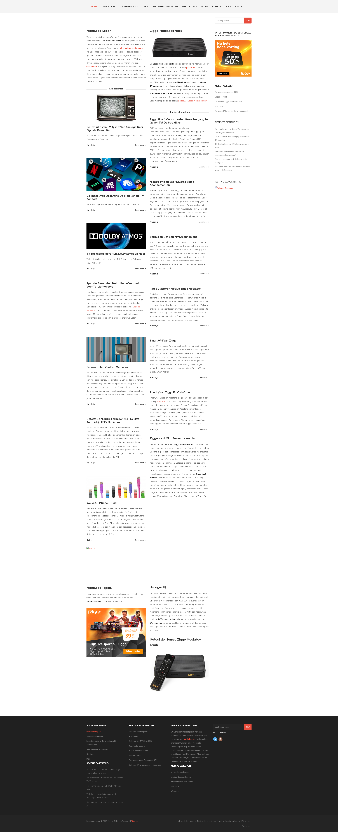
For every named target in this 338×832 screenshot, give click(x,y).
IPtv (203, 7)
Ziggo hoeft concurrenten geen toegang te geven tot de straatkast (179, 121)
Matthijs (90, 145)
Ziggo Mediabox (128, 7)
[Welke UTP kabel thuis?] (116, 487)
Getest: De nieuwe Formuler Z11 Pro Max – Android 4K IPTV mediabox (113, 420)
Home (94, 7)
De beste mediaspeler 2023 (226, 92)
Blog (228, 7)
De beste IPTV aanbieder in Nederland (231, 111)
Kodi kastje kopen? (137, 746)
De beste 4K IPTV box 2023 (140, 741)
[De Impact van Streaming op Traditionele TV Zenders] (116, 174)
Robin (89, 540)
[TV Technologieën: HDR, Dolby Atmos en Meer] (116, 236)
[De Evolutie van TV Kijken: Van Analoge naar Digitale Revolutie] (116, 108)
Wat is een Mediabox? (95, 736)
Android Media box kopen (182, 782)
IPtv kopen (219, 106)
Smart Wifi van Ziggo (163, 340)
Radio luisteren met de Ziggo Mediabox (175, 288)
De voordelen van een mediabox (107, 367)
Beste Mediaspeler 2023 (165, 7)
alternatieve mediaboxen (131, 48)
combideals (162, 401)
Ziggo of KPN (108, 7)
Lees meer (139, 145)
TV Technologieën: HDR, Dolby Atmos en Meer (115, 253)
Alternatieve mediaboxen (97, 749)
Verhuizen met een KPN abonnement (173, 236)
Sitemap (134, 821)
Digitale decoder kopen (181, 777)
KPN (144, 7)
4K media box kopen (180, 772)
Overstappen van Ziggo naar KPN (143, 760)
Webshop (217, 7)
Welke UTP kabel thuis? (101, 503)
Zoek (248, 21)
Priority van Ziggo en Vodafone (170, 392)
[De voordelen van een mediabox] (116, 349)
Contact (240, 7)
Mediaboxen (189, 7)
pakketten (191, 67)
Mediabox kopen (93, 732)
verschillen (91, 66)
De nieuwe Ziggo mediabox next (192, 101)
